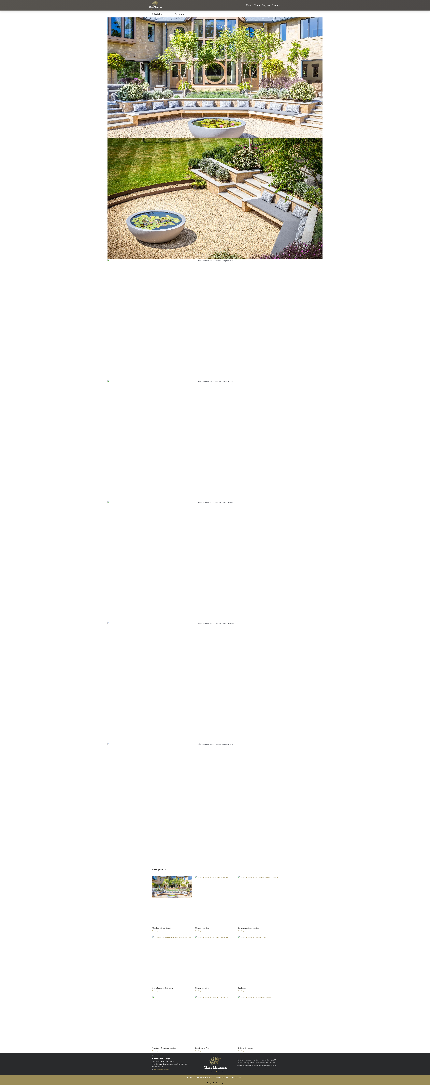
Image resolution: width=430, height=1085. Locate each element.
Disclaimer (237, 1077)
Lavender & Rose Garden (248, 928)
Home (249, 5)
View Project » (156, 931)
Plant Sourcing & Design (162, 988)
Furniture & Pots (202, 1048)
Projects (266, 5)
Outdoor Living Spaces (161, 928)
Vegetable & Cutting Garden (164, 1048)
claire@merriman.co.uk (161, 1069)
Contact (276, 5)
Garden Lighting (202, 988)
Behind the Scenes (245, 1048)
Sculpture (242, 988)
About (257, 5)
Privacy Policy (203, 1077)
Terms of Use (221, 1077)
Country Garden (202, 928)
